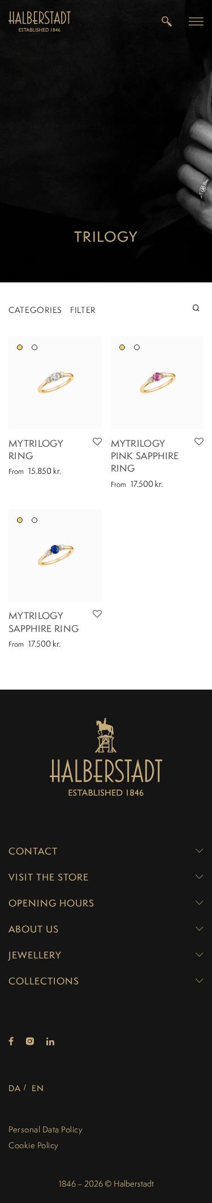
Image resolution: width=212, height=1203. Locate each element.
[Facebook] (11, 1042)
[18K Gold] (19, 347)
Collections (43, 981)
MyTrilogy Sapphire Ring (43, 621)
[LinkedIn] (50, 1042)
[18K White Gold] (34, 347)
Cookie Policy (33, 1145)
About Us (33, 929)
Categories (35, 309)
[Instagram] (30, 1042)
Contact (33, 851)
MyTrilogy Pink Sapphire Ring (145, 456)
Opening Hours (51, 903)
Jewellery (35, 955)
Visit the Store (48, 877)
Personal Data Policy (45, 1129)
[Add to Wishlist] (97, 442)
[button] (196, 20)
